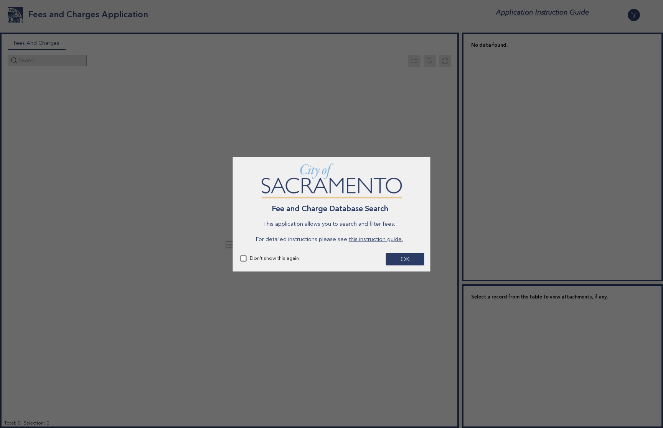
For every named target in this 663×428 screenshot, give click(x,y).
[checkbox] (243, 258)
